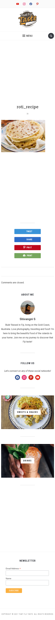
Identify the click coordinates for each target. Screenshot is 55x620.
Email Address (13, 568)
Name (8, 578)
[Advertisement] (27, 75)
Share (29, 239)
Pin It (29, 247)
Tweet (29, 231)
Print (29, 255)
